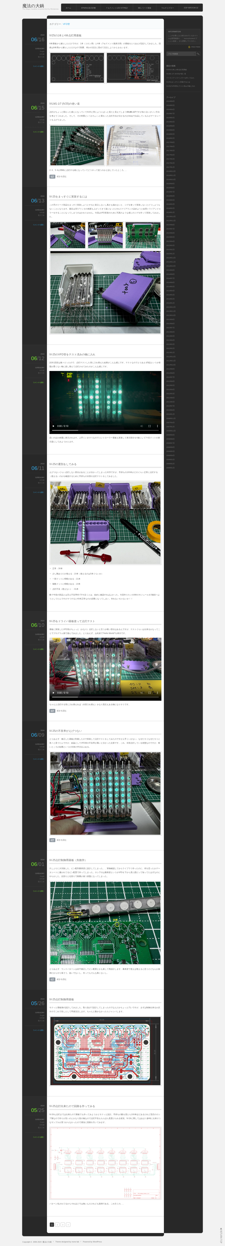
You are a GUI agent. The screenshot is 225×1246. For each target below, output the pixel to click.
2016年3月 (170, 204)
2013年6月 (170, 332)
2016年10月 (171, 179)
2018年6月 (170, 130)
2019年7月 (170, 113)
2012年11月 (171, 361)
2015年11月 (171, 221)
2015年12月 (171, 216)
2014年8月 (170, 274)
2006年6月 (170, 447)
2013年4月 (170, 340)
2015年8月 (170, 225)
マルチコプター (167, 8)
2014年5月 (170, 286)
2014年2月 (170, 299)
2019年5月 (170, 118)
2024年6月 (170, 101)
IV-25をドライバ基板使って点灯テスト (72, 621)
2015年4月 (170, 241)
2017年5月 (170, 150)
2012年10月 (171, 365)
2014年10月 (171, 266)
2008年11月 (171, 418)
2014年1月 (170, 303)
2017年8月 (170, 142)
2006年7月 (170, 443)
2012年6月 (170, 381)
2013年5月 (170, 336)
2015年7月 (170, 229)
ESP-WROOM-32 (191, 8)
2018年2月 (170, 138)
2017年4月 (170, 155)
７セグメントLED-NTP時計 (117, 8)
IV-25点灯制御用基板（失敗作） (68, 860)
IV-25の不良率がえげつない (65, 730)
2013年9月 (170, 319)
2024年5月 (170, 105)
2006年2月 (170, 464)
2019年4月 (170, 122)
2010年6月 (170, 410)
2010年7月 (170, 406)
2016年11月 (171, 175)
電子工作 (41, 57)
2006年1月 (170, 468)
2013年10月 (171, 315)
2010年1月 (170, 414)
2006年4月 (170, 455)
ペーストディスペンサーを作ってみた (180, 78)
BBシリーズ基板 (144, 8)
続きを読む (62, 176)
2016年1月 (170, 212)
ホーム (68, 8)
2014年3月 (170, 295)
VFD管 (42, 54)
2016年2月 (170, 208)
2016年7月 (170, 192)
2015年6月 (170, 233)
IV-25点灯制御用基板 (61, 999)
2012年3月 (170, 394)
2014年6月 (170, 282)
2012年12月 (171, 357)
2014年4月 (170, 291)
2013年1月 (170, 352)
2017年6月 (170, 146)
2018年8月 (170, 126)
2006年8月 (170, 439)
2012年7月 (170, 377)
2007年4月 (170, 422)
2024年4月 (170, 109)
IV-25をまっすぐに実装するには (68, 196)
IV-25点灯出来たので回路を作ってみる (72, 1106)
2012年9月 (170, 369)
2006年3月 (170, 459)
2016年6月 (170, 196)
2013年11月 (171, 311)
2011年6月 (170, 398)
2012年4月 (170, 389)
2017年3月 (170, 159)
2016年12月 (171, 171)
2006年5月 (170, 451)
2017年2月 (170, 163)
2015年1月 (170, 254)
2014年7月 (170, 278)
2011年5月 (170, 402)
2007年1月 (170, 427)
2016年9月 (170, 184)
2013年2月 (170, 348)
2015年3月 (170, 245)
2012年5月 (170, 385)
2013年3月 (170, 344)
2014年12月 (171, 258)
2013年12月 (171, 307)
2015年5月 (170, 237)
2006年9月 (170, 435)
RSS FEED (195, 47)
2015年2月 (170, 249)
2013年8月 (170, 323)
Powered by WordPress (92, 1242)
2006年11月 (171, 431)
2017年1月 (170, 167)
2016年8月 (170, 188)
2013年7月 (170, 328)
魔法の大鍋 (33, 5)
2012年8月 (170, 373)
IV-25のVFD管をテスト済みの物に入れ (72, 354)
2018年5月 (170, 134)
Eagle (42, 51)
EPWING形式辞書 (88, 8)
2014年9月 (170, 270)
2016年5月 (170, 200)
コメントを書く (38, 66)
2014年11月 (171, 262)
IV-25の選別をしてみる (63, 464)
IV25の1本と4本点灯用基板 (65, 35)
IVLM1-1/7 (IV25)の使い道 (64, 103)
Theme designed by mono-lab (67, 1242)
